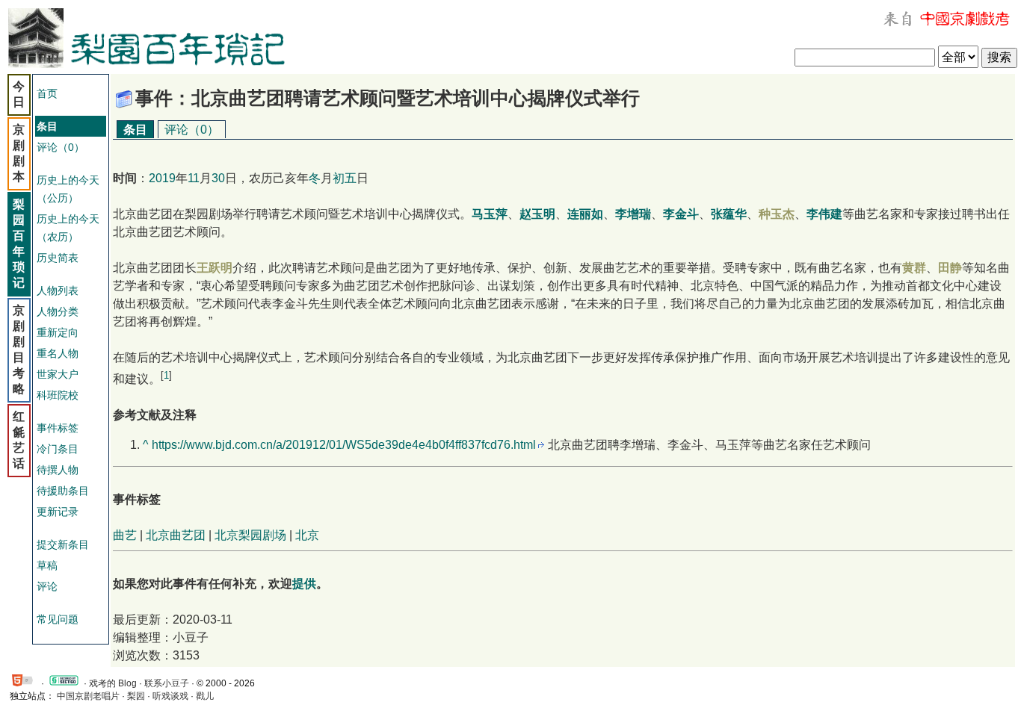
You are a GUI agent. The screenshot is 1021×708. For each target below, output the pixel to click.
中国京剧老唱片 (88, 696)
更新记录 (57, 512)
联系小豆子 (166, 683)
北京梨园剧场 (250, 535)
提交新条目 (63, 544)
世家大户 (57, 374)
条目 (135, 129)
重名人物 (57, 353)
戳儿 (205, 696)
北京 (307, 535)
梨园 (136, 696)
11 (194, 178)
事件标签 (57, 428)
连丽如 (585, 214)
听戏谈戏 (170, 696)
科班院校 (57, 395)
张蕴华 (729, 214)
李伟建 (824, 214)
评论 (47, 586)
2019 (162, 178)
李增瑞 (633, 214)
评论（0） (60, 147)
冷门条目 (57, 449)
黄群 (914, 267)
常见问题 (57, 619)
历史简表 (57, 258)
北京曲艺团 (176, 535)
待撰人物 (57, 470)
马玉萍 (490, 214)
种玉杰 (777, 214)
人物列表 (57, 290)
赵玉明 (537, 214)
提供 (304, 583)
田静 (950, 267)
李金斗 (681, 214)
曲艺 (125, 535)
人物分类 (57, 311)
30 (218, 178)
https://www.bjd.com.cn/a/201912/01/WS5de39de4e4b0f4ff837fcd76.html (344, 444)
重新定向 (57, 332)
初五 (345, 178)
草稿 (47, 565)
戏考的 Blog (113, 683)
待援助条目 (63, 491)
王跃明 (214, 267)
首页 (47, 93)
